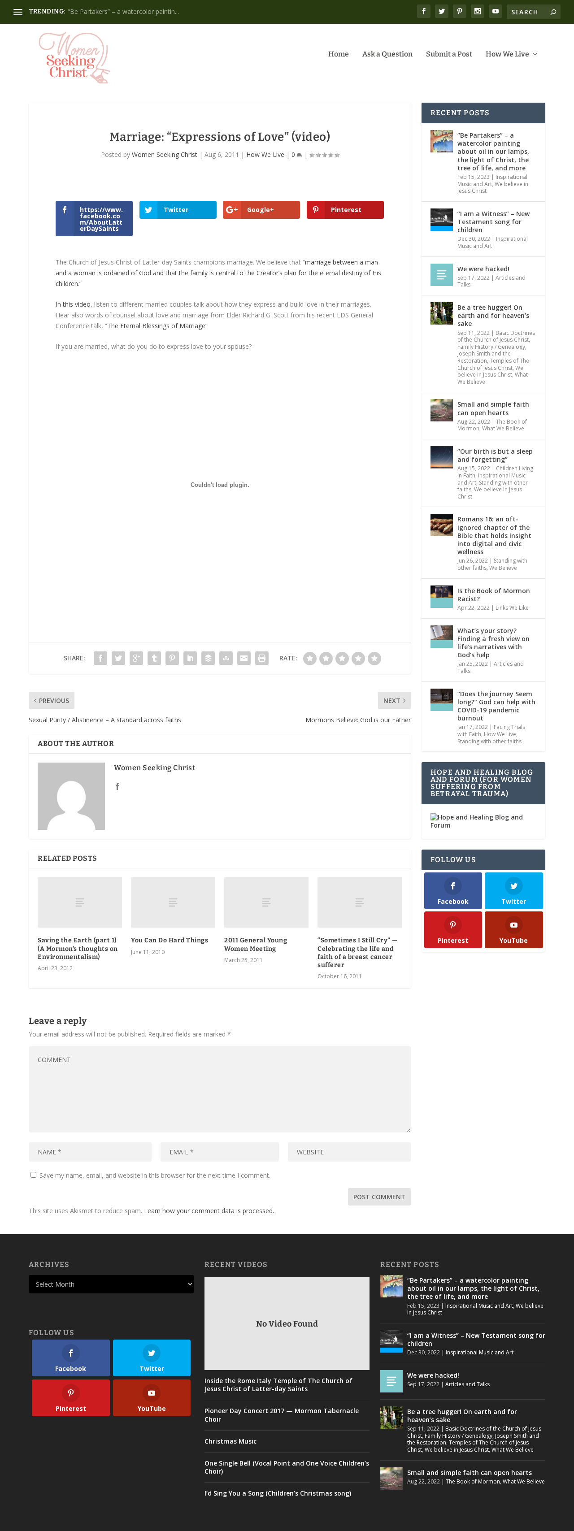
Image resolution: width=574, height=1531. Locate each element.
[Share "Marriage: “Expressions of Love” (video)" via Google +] (136, 658)
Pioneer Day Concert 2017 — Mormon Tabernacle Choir (281, 1415)
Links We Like (512, 608)
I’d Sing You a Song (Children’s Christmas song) (277, 1493)
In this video (73, 304)
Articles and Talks (467, 1384)
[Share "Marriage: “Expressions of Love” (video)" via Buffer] (208, 658)
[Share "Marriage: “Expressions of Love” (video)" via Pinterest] (172, 658)
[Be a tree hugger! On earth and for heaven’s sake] (441, 313)
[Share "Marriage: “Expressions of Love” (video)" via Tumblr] (154, 658)
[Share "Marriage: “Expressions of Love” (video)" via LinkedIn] (190, 658)
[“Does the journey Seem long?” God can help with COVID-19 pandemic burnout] (441, 700)
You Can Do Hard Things (169, 940)
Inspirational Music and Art (479, 1306)
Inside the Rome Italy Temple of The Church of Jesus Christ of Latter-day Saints (278, 1385)
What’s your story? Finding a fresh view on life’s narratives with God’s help (493, 642)
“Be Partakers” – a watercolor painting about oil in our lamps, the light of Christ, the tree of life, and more (493, 151)
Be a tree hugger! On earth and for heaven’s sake (493, 315)
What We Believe (503, 428)
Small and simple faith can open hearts (493, 408)
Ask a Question (387, 54)
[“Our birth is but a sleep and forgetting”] (441, 457)
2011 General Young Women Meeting (255, 944)
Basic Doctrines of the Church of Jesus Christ (496, 336)
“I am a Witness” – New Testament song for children (493, 221)
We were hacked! (483, 269)
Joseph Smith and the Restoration (484, 357)
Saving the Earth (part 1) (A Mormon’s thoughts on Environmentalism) (78, 948)
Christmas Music (230, 1441)
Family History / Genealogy (491, 347)
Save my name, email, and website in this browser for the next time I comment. (154, 1175)
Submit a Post (449, 54)
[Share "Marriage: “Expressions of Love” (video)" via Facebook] (100, 658)
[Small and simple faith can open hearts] (441, 410)
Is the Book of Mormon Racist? (493, 594)
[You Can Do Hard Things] (173, 902)
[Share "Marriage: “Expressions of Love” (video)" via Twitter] (118, 658)
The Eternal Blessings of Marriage (156, 325)
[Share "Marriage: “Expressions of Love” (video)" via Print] (262, 658)
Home (338, 54)
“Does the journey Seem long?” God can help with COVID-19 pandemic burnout (496, 706)
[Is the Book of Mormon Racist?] (441, 597)
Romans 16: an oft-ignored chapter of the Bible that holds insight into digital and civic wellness (494, 535)
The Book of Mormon (473, 1481)
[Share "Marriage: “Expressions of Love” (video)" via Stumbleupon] (226, 658)
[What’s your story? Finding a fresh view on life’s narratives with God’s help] (441, 636)
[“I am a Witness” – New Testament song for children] (441, 219)
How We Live (507, 54)
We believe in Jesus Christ (490, 371)
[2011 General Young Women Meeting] (266, 902)
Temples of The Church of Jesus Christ (493, 364)
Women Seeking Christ (164, 154)
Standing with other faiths (489, 741)
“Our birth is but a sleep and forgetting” (495, 455)
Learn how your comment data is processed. (209, 1210)
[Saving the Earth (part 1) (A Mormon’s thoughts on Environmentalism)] (80, 902)
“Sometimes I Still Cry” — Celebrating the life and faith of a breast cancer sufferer (357, 953)
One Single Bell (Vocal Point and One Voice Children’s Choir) (286, 1467)
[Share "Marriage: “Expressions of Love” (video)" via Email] (244, 658)
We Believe (503, 568)
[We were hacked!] (441, 275)
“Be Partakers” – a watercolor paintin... (123, 11)
